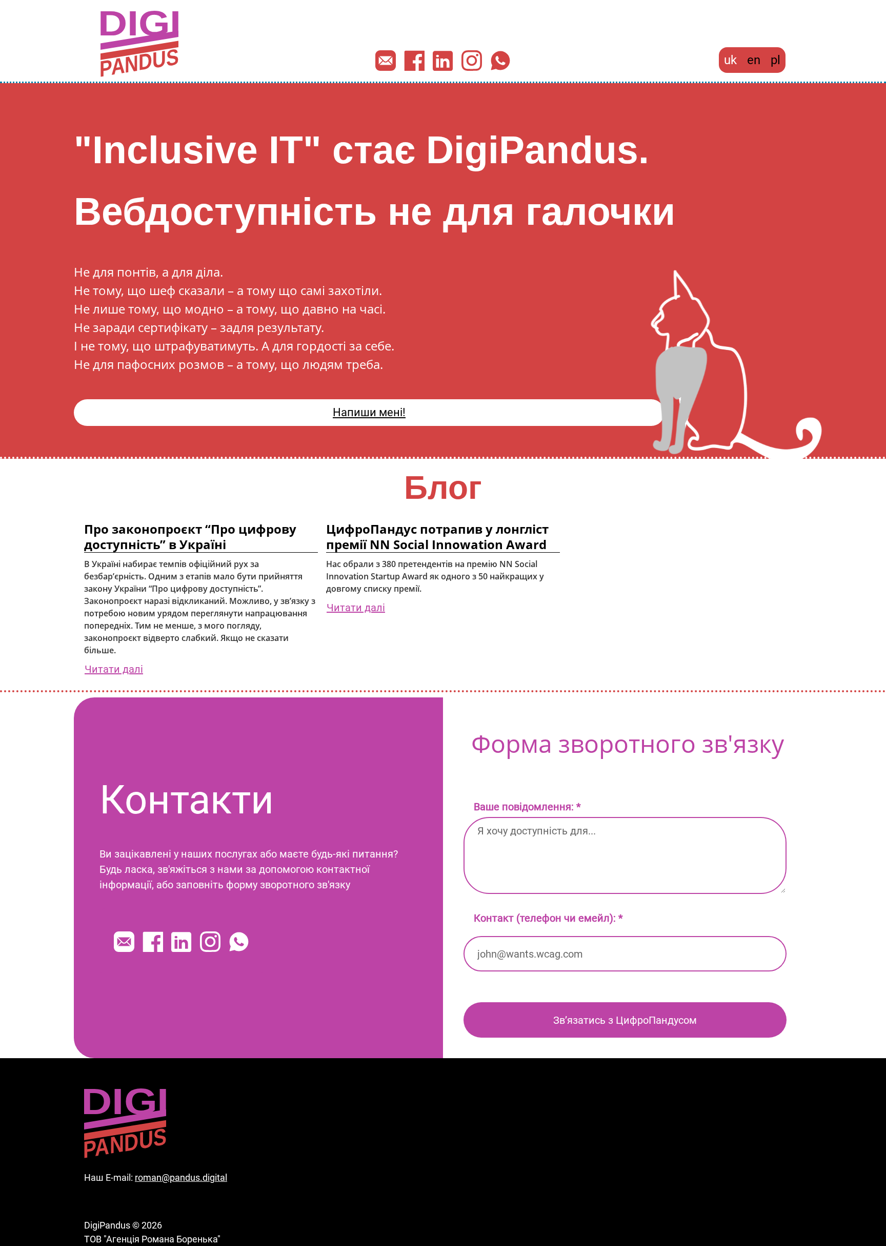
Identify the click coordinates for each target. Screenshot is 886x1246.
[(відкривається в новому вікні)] (414, 60)
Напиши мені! (369, 412)
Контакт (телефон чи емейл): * (548, 918)
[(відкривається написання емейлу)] (385, 60)
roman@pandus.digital (181, 1177)
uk (730, 60)
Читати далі (114, 669)
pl (775, 60)
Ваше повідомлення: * (527, 807)
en (753, 60)
